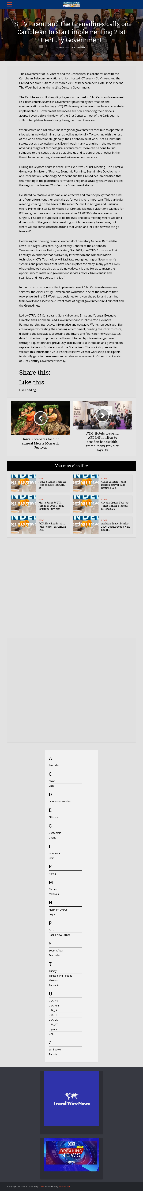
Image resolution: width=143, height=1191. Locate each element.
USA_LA (53, 1010)
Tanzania (54, 985)
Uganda (53, 1029)
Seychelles (55, 955)
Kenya (52, 873)
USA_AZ (53, 1024)
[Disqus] (71, 590)
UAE (51, 1033)
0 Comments (79, 47)
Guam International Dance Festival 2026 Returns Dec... (113, 485)
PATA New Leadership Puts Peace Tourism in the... (52, 526)
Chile (51, 785)
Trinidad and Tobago (60, 975)
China (52, 781)
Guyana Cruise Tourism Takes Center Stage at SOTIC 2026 (115, 505)
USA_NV (53, 1000)
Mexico (53, 889)
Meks (41, 1186)
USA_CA (53, 1019)
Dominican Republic (60, 801)
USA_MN (54, 1005)
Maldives (54, 894)
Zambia (53, 1054)
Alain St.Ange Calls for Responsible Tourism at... (52, 485)
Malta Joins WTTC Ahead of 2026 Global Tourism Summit (51, 505)
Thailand (53, 980)
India (51, 858)
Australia (54, 765)
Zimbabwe (55, 1049)
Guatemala (55, 833)
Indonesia (54, 853)
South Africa (56, 950)
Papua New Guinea (59, 934)
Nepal (52, 914)
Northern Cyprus (58, 909)
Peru (51, 930)
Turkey (53, 971)
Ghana (52, 837)
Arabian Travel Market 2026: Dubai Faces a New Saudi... (115, 526)
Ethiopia (53, 817)
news (41, 478)
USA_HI (53, 1015)
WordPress (64, 1186)
